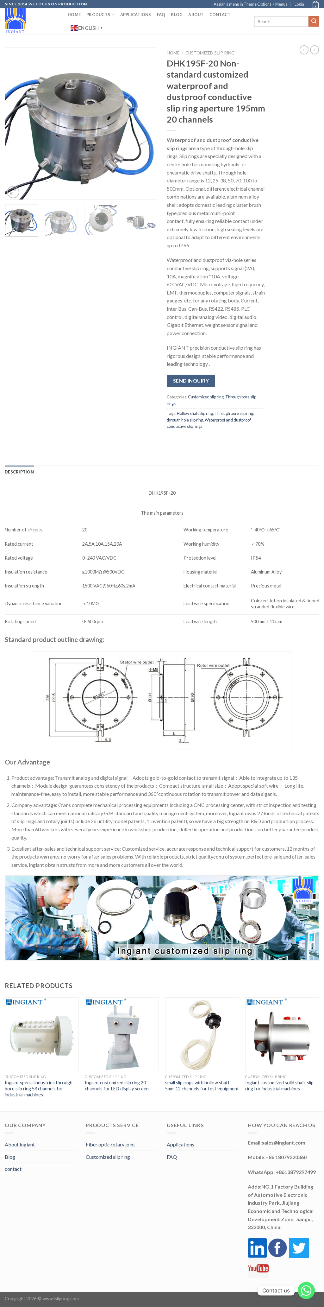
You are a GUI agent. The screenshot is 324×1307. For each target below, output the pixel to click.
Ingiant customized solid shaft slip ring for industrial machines (279, 1085)
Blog (177, 14)
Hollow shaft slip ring (195, 413)
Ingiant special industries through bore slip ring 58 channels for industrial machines (38, 1088)
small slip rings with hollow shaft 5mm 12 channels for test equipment (202, 1085)
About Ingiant (20, 1144)
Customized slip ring (209, 52)
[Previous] (16, 123)
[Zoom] (13, 192)
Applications (135, 14)
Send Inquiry (191, 381)
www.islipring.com (60, 1298)
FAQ (161, 14)
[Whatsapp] (306, 1290)
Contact (220, 14)
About (195, 14)
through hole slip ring (185, 419)
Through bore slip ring (234, 413)
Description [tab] (19, 471)
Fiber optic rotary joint (110, 1144)
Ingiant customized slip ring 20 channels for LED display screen (117, 1085)
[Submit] (313, 21)
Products (98, 14)
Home (74, 14)
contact (13, 1169)
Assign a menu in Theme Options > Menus (250, 4)
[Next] (146, 123)
